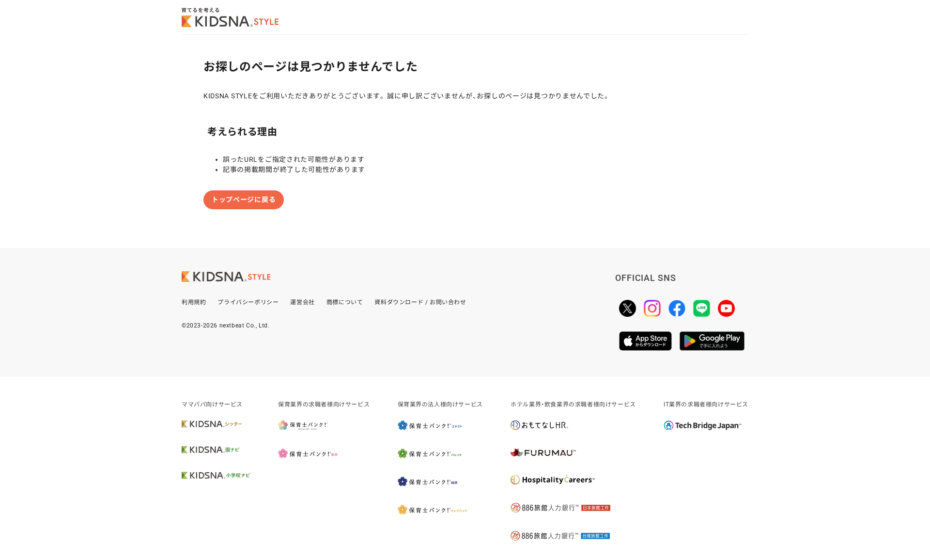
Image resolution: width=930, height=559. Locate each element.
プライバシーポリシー (248, 302)
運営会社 (302, 302)
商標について (344, 302)
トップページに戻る (244, 199)
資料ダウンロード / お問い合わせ (420, 302)
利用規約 (194, 302)
